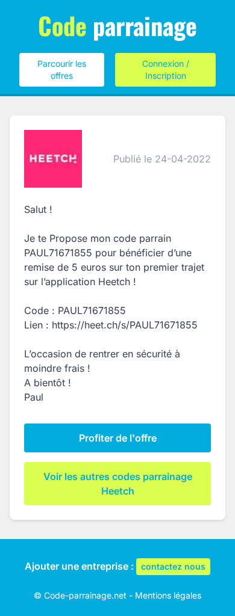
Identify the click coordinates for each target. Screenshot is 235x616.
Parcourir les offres (61, 69)
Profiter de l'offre (118, 438)
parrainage (117, 25)
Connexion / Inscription (165, 69)
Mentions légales (168, 595)
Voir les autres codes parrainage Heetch (117, 483)
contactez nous (173, 566)
